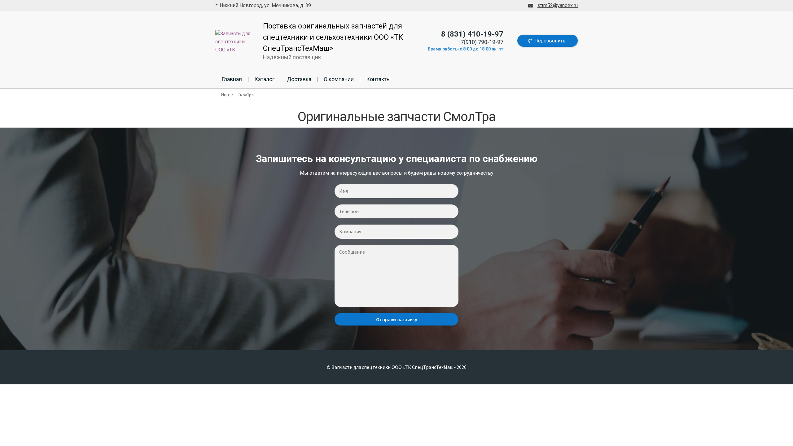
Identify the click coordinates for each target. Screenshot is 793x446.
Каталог (264, 79)
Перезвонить (549, 41)
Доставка (299, 79)
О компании (339, 79)
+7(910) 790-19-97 (480, 42)
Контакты (378, 79)
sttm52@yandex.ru (557, 5)
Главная (231, 79)
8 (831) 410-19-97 (472, 34)
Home (227, 94)
